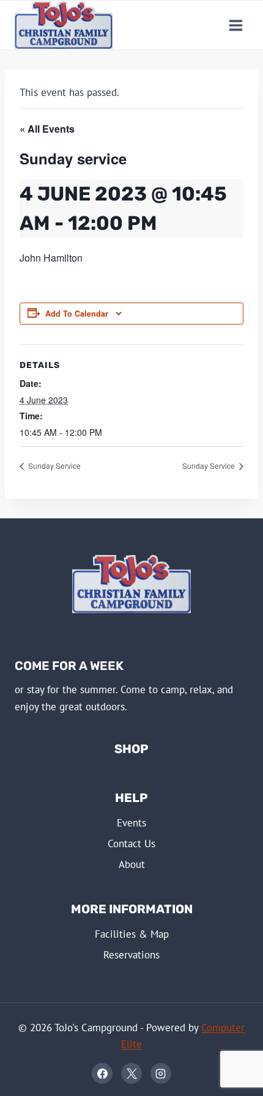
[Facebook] (102, 1073)
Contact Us (131, 843)
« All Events (47, 129)
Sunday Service (53, 465)
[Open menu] (235, 25)
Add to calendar (76, 313)
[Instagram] (160, 1073)
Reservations (131, 955)
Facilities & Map (132, 934)
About (132, 864)
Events (131, 822)
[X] (131, 1073)
